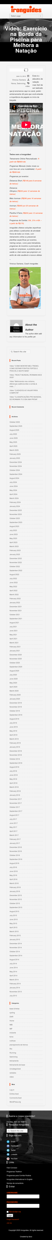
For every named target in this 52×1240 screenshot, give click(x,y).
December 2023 (16, 510)
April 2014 (13, 975)
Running (13, 1052)
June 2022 (14, 582)
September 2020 (16, 666)
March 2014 (14, 979)
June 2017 (14, 823)
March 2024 (14, 498)
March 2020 (14, 691)
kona (11, 1036)
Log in (12, 1090)
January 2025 (15, 458)
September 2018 (16, 763)
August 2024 (14, 478)
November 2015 (16, 899)
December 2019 (16, 703)
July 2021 (13, 626)
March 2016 (14, 883)
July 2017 (13, 819)
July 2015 (13, 915)
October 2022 (15, 566)
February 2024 (15, 502)
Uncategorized (15, 1069)
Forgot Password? (13, 1219)
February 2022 (15, 598)
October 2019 (15, 711)
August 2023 (14, 526)
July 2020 (13, 674)
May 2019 (13, 731)
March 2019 (14, 739)
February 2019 (15, 743)
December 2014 (16, 943)
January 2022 (15, 602)
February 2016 (15, 887)
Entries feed (14, 1094)
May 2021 (13, 634)
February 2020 (15, 695)
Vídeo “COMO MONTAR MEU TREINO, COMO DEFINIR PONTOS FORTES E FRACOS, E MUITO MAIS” (24, 368)
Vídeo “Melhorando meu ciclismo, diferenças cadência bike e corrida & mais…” (23, 383)
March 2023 (14, 546)
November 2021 (16, 610)
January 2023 (15, 554)
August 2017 (14, 815)
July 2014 (13, 963)
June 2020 (14, 678)
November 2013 (16, 991)
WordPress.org (15, 1102)
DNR (11, 1016)
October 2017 (15, 807)
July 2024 (13, 482)
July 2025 (13, 434)
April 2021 (13, 638)
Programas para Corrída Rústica (19, 1175)
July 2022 (13, 578)
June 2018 (14, 775)
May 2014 (13, 971)
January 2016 (15, 891)
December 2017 (16, 799)
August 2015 (14, 911)
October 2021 (15, 614)
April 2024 (13, 494)
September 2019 (16, 715)
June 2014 (14, 967)
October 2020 (15, 662)
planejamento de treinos (19, 1044)
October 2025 (15, 422)
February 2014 (15, 983)
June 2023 (14, 534)
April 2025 (13, 446)
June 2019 (14, 727)
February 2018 (15, 791)
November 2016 (16, 851)
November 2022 (16, 562)
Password (12, 1202)
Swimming (21, 83)
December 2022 (16, 558)
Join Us (9, 1223)
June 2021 (14, 630)
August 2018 (14, 767)
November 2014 (16, 947)
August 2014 (14, 959)
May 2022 (13, 586)
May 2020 (13, 682)
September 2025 (16, 426)
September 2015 (16, 907)
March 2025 (14, 450)
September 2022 (16, 570)
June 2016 (14, 871)
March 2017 (14, 835)
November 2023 (16, 514)
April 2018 (13, 783)
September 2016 (16, 859)
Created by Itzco (26, 1236)
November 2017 (16, 803)
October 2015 (15, 903)
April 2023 (13, 542)
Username (12, 1193)
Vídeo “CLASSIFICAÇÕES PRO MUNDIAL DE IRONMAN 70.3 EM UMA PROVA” (25, 398)
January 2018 (15, 795)
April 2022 (13, 590)
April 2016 (13, 879)
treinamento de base (17, 1065)
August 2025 (14, 430)
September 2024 (16, 474)
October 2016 (15, 855)
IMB (11, 1024)
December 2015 (16, 895)
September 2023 (16, 522)
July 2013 (13, 995)
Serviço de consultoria (15, 1183)
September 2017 (16, 811)
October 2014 (15, 951)
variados (13, 1073)
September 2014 (16, 955)
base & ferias (14, 1008)
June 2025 (14, 438)
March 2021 (14, 642)
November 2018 (16, 755)
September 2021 (16, 618)
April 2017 (13, 831)
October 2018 (15, 759)
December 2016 (16, 847)
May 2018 (13, 779)
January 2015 (15, 939)
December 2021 (16, 606)
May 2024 (13, 490)
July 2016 (13, 867)
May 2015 (13, 923)
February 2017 (15, 839)
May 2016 (13, 875)
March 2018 (14, 787)
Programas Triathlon (14, 1171)
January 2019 (15, 747)
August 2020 (14, 670)
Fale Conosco (12, 1167)
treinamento (14, 1060)
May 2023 (13, 538)
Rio (11, 1048)
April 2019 (13, 735)
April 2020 (13, 686)
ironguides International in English (19, 1179)
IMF (11, 1028)
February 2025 (15, 454)
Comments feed (15, 1098)
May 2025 (13, 442)
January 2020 (15, 699)
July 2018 (13, 771)
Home (13, 83)
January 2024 (15, 506)
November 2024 (16, 466)
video (27, 86)
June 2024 (14, 486)
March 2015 (14, 931)
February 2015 (15, 935)
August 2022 (14, 574)
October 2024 (15, 470)
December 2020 (16, 654)
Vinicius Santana (19, 79)
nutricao (13, 1040)
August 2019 (14, 719)
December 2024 (16, 462)
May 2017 (13, 827)
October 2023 (15, 518)
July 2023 (13, 530)
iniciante (13, 1032)
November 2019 (16, 707)
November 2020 (16, 658)
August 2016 (14, 863)
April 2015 (13, 927)
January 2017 (15, 843)
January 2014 (15, 987)
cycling (12, 1012)
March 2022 (14, 594)
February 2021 (15, 646)
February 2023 (15, 550)
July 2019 (13, 723)
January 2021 (15, 650)
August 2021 (14, 622)
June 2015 (14, 919)
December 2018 (16, 751)
